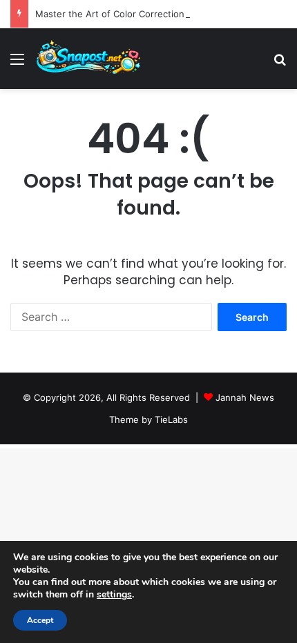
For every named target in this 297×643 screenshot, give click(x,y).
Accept (40, 620)
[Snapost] (88, 58)
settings (114, 594)
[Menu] (17, 63)
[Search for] (280, 63)
